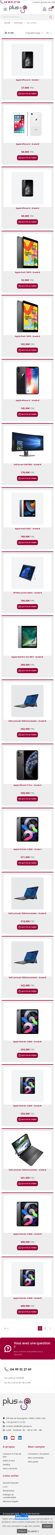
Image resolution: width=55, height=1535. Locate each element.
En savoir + (33, 1531)
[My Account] (45, 9)
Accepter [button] (47, 1526)
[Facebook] (5, 1438)
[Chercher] (51, 17)
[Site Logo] (18, 9)
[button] (9, 33)
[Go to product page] (27, 60)
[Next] (50, 1328)
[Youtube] (12, 1438)
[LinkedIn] (20, 1438)
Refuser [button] (22, 1531)
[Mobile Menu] (5, 9)
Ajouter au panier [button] (29, 94)
